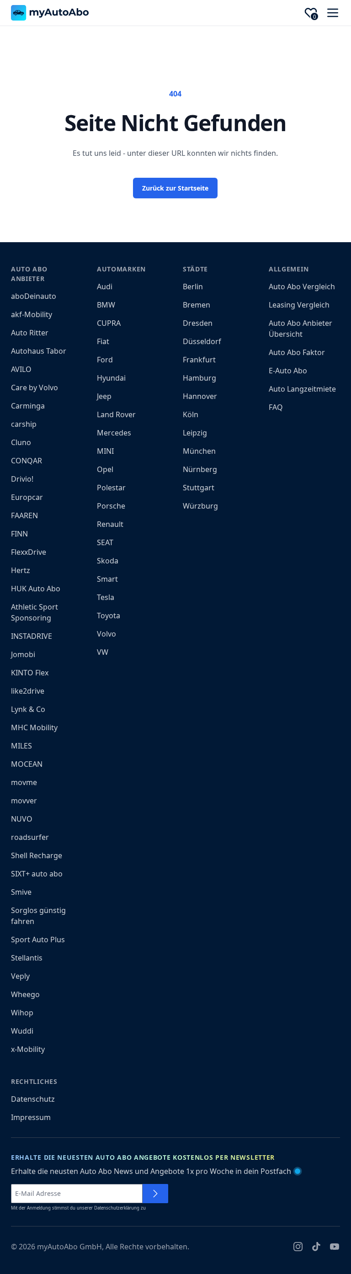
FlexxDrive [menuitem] (28, 552)
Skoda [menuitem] (107, 561)
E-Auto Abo (288, 371)
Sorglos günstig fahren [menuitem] (38, 915)
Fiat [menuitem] (103, 341)
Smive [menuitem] (21, 892)
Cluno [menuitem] (21, 442)
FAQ (276, 407)
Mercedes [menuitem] (114, 433)
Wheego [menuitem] (25, 994)
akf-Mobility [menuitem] (31, 314)
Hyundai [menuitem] (111, 378)
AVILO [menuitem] (21, 369)
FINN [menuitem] (19, 534)
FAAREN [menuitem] (24, 515)
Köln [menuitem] (190, 414)
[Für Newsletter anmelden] (155, 1193)
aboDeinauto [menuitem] (33, 296)
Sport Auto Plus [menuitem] (38, 939)
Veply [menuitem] (20, 976)
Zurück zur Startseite (175, 188)
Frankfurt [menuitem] (199, 360)
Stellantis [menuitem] (27, 958)
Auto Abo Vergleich (302, 286)
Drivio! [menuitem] (22, 479)
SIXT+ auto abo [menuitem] (37, 874)
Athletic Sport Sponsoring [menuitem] (34, 612)
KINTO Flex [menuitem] (29, 673)
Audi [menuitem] (104, 286)
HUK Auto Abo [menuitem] (35, 589)
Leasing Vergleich (299, 305)
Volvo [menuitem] (106, 634)
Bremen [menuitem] (196, 305)
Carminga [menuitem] (28, 406)
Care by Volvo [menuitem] (34, 387)
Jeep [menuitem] (104, 396)
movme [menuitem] (24, 782)
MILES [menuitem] (21, 746)
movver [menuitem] (24, 801)
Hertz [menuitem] (20, 570)
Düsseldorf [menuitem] (202, 341)
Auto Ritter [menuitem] (29, 333)
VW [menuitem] (102, 652)
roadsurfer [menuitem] (30, 837)
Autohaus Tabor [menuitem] (38, 351)
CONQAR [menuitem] (26, 461)
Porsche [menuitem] (111, 506)
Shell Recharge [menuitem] (36, 855)
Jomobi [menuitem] (23, 654)
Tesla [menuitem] (105, 597)
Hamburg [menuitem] (199, 378)
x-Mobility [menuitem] (28, 1049)
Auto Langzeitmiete (302, 389)
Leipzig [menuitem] (195, 433)
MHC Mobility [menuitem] (34, 727)
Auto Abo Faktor (297, 352)
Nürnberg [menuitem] (200, 469)
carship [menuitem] (24, 424)
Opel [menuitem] (105, 469)
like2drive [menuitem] (27, 691)
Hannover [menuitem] (200, 396)
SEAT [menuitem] (105, 542)
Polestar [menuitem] (111, 488)
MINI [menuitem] (105, 451)
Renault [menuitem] (110, 524)
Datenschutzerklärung (116, 1208)
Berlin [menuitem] (193, 286)
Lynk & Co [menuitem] (28, 709)
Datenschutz (33, 1099)
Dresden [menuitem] (198, 323)
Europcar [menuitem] (27, 497)
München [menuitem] (199, 451)
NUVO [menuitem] (21, 819)
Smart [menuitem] (107, 579)
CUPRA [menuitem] (109, 323)
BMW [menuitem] (106, 305)
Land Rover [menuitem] (116, 414)
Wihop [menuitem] (22, 1013)
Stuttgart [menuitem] (198, 488)
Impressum (31, 1117)
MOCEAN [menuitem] (27, 764)
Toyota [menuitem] (108, 615)
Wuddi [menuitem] (22, 1031)
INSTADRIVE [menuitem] (31, 636)
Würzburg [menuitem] (200, 506)
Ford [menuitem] (105, 360)
